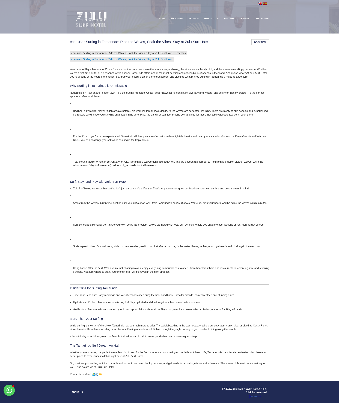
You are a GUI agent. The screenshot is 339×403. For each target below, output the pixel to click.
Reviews (181, 52)
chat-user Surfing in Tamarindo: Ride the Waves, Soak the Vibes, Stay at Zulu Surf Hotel (121, 52)
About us (77, 392)
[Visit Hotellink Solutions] (257, 396)
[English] (260, 3)
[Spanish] (265, 3)
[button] (9, 390)
